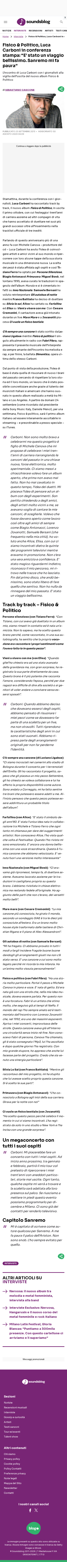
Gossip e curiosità (14, 1417)
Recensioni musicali (15, 1407)
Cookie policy (12, 1463)
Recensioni (35, 30)
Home (6, 36)
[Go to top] (60, 1551)
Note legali (10, 1478)
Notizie (6, 30)
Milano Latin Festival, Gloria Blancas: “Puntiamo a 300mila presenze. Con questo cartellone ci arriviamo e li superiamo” (36, 1331)
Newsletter (10, 1488)
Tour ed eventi (12, 1431)
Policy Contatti (12, 1468)
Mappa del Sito (12, 1483)
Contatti (9, 1492)
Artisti (49, 30)
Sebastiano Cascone (19, 89)
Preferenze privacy (15, 1473)
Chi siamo (9, 1454)
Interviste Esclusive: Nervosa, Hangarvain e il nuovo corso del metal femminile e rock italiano (33, 1312)
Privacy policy (12, 1459)
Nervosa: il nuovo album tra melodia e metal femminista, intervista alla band (31, 1295)
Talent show (11, 1436)
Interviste (20, 30)
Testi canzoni (11, 1426)
